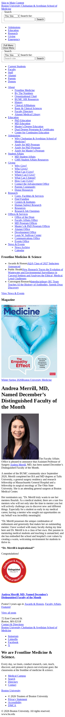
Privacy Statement (17, 699)
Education (13, 30)
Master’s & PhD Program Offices (32, 226)
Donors (12, 81)
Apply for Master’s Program (29, 150)
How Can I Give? (24, 180)
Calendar (19, 250)
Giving (11, 36)
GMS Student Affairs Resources (31, 159)
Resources (20, 208)
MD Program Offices (26, 223)
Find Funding (22, 199)
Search (11, 678)
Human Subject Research (28, 205)
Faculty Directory (24, 111)
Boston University (10, 690)
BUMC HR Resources (27, 99)
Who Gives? (21, 168)
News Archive (22, 247)
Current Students (17, 66)
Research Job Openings (27, 211)
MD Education (22, 123)
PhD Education (23, 120)
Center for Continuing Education (32, 132)
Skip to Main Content (12, 2)
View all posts (8, 612)
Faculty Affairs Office (26, 220)
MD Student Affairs (25, 156)
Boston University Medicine (37, 379)
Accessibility (15, 702)
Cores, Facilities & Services (29, 196)
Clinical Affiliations (25, 105)
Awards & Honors (34, 604)
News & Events (16, 244)
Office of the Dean (24, 217)
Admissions (14, 27)
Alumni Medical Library (27, 114)
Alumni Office (22, 229)
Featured (5, 607)
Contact (12, 684)
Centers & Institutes (25, 202)
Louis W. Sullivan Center (28, 235)
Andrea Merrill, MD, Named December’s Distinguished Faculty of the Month (24, 596)
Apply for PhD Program (27, 147)
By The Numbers (24, 93)
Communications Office (27, 238)
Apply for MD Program (27, 144)
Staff (10, 72)
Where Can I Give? (25, 174)
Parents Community (25, 186)
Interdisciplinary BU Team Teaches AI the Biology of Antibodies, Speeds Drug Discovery (35, 284)
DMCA (12, 705)
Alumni (12, 75)
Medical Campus (17, 675)
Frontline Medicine (25, 90)
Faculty (12, 69)
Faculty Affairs (53, 604)
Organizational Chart (26, 96)
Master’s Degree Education (29, 126)
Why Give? (21, 165)
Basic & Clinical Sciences (28, 108)
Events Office (22, 241)
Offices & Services (18, 214)
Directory (13, 681)
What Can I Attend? (25, 177)
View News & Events (12, 293)
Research (13, 33)
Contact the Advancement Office (32, 183)
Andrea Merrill (18, 464)
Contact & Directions (12, 624)
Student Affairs (16, 153)
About (11, 87)
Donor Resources (24, 189)
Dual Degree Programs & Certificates (34, 129)
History (18, 102)
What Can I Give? (24, 171)
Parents (12, 78)
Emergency (14, 39)
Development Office (25, 232)
